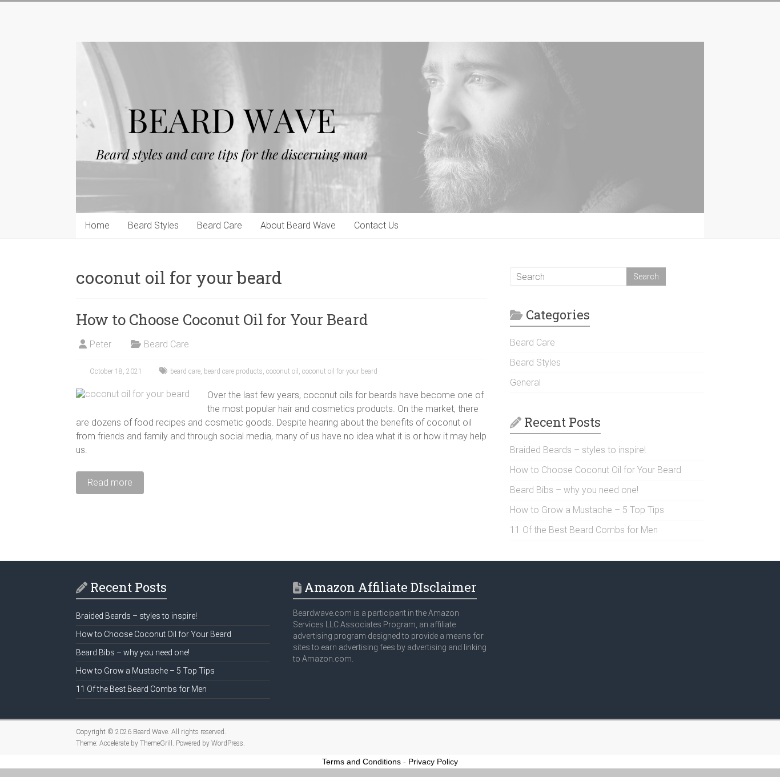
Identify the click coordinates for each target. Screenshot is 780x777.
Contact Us (376, 225)
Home (97, 225)
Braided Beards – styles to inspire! (578, 449)
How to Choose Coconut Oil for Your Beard (222, 319)
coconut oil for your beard (339, 371)
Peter (100, 344)
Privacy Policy (433, 761)
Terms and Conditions (361, 761)
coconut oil (282, 371)
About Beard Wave (298, 225)
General (525, 382)
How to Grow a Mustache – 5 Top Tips (587, 509)
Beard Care (219, 225)
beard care (185, 371)
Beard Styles (153, 225)
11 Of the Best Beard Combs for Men (584, 529)
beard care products (233, 371)
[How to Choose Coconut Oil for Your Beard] (133, 393)
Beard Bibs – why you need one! (574, 489)
